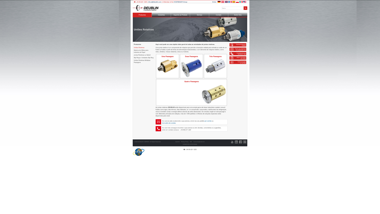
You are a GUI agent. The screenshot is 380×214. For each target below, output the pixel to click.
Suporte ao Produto (180, 15)
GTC (191, 141)
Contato (218, 15)
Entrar (214, 2)
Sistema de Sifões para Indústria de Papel (141, 51)
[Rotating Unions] (226, 2)
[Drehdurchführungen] (219, 2)
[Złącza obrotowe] (237, 2)
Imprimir (177, 141)
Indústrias (161, 15)
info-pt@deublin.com (154, 2)
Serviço (199, 15)
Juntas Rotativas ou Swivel (142, 55)
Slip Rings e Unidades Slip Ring (143, 58)
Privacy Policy (185, 141)
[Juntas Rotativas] (233, 2)
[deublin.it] (241, 2)
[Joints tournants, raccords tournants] (230, 2)
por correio (208, 121)
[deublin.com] (244, 2)
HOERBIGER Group (180, 2)
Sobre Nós (238, 15)
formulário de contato (169, 123)
